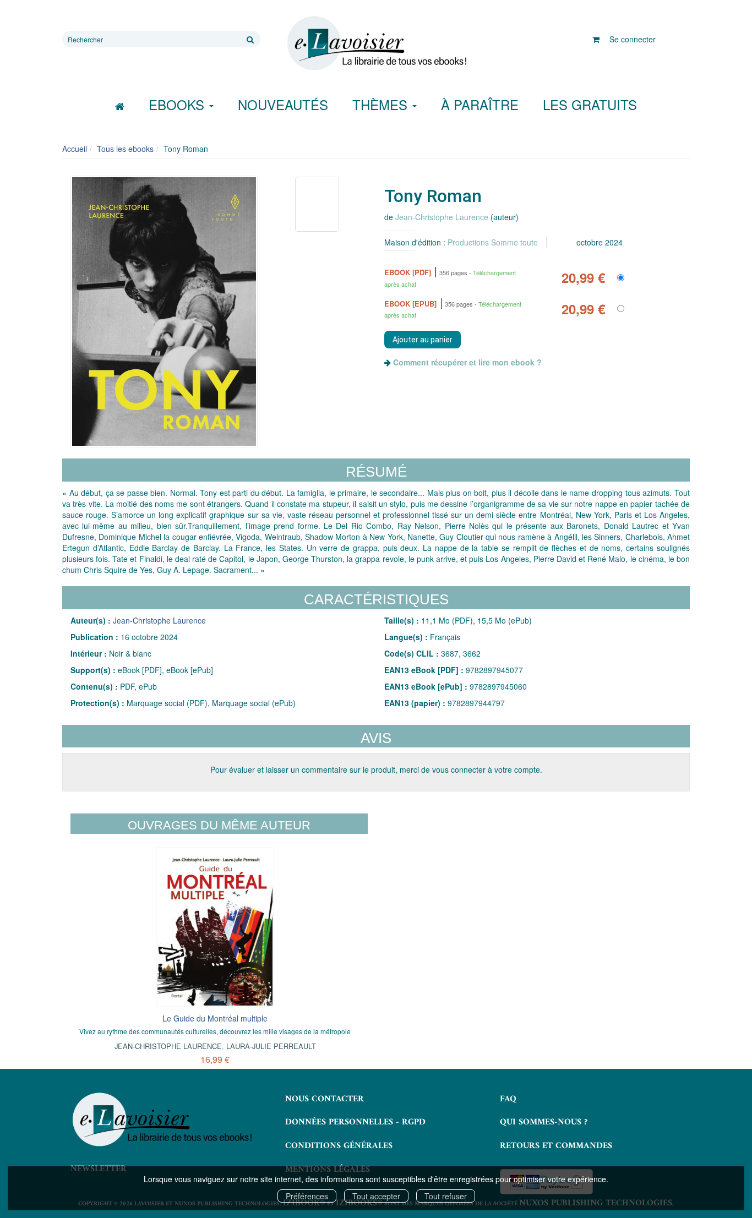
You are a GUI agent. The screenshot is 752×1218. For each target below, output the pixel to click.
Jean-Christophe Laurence (441, 216)
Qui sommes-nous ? (543, 1122)
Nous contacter (324, 1099)
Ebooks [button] (178, 104)
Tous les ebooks (125, 148)
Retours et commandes (556, 1146)
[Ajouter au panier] (422, 339)
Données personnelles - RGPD (355, 1122)
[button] (164, 311)
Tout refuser (445, 1195)
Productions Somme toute (493, 242)
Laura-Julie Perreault (271, 1046)
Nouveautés (283, 104)
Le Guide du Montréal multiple (215, 1018)
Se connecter (632, 39)
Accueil (74, 148)
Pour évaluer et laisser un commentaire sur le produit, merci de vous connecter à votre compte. (376, 769)
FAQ (508, 1099)
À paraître (480, 104)
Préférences (307, 1195)
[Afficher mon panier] (596, 39)
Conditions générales (339, 1146)
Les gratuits (590, 104)
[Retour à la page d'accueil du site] (376, 43)
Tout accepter (376, 1195)
